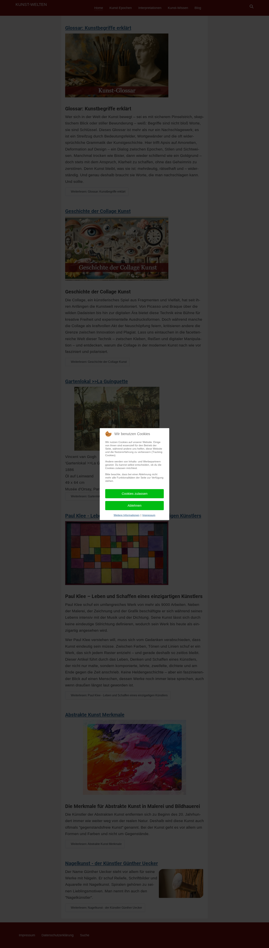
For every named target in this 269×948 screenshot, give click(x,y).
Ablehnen (134, 505)
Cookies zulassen (134, 494)
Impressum (148, 515)
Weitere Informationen (126, 515)
